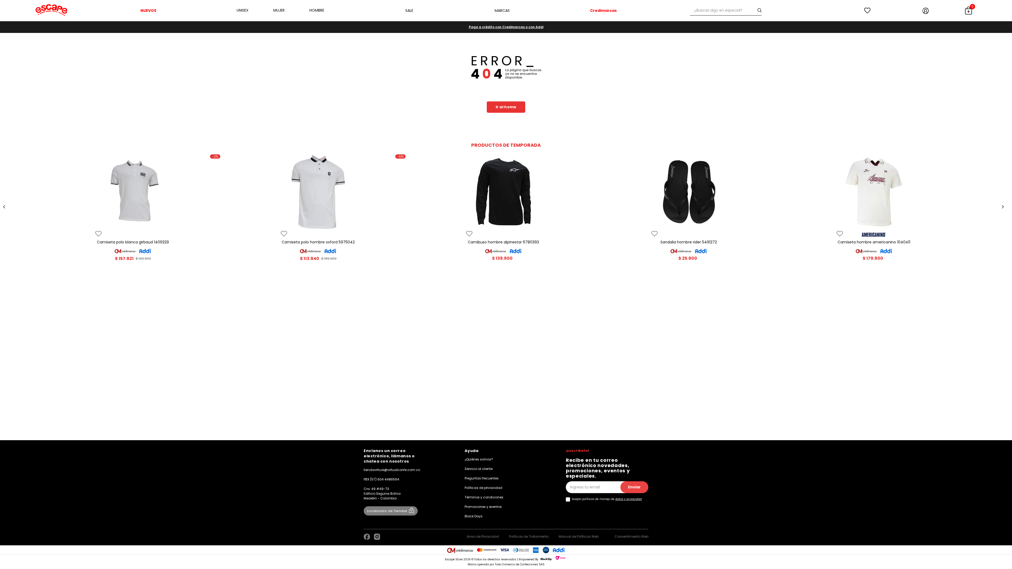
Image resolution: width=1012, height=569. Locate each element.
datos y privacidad (628, 499)
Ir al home (506, 107)
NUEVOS (148, 10)
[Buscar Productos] (761, 10)
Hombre (316, 10)
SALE (409, 10)
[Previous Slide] (4, 207)
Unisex (243, 10)
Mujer (279, 10)
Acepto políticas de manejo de (607, 499)
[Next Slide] (1003, 207)
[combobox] (726, 11)
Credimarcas (603, 10)
